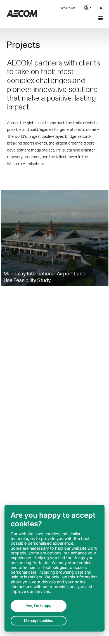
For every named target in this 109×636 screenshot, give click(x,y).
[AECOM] (21, 15)
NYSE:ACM (68, 7)
